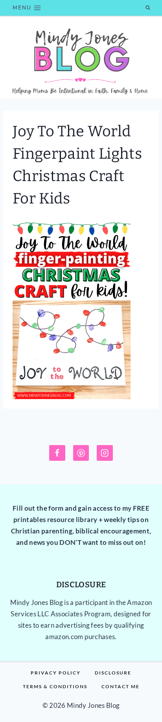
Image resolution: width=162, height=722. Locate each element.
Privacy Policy (56, 673)
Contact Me (120, 686)
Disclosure (113, 673)
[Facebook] (57, 453)
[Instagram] (105, 453)
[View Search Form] (148, 8)
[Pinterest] (81, 453)
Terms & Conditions (55, 686)
